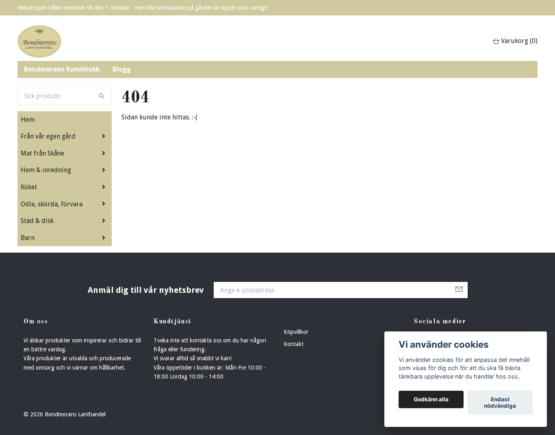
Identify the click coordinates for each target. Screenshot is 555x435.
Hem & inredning (46, 170)
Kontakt (294, 344)
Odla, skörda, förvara (51, 204)
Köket (29, 187)
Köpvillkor (296, 332)
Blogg (122, 69)
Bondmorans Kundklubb (62, 69)
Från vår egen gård (48, 136)
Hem (28, 119)
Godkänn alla (431, 399)
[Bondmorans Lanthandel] (39, 41)
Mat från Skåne (42, 153)
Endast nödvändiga (500, 402)
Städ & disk (37, 221)
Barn (28, 238)
